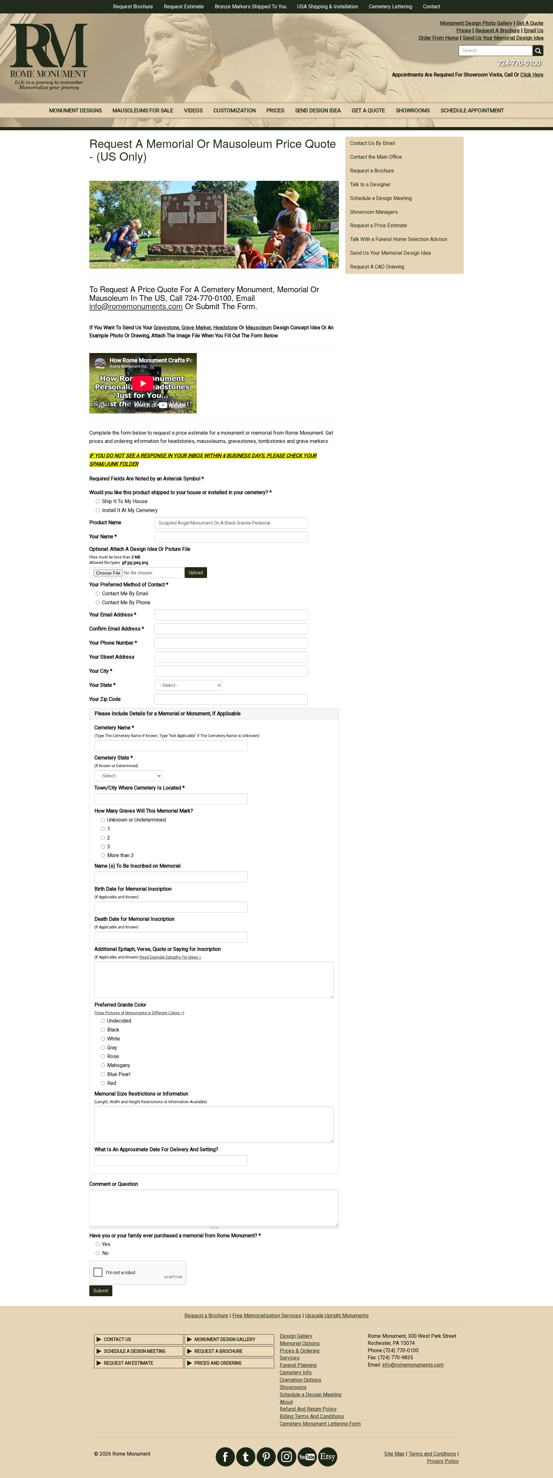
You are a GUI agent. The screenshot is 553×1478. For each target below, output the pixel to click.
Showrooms (413, 110)
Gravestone (166, 328)
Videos (193, 110)
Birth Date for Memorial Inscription (133, 889)
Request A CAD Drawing (377, 267)
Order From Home (439, 38)
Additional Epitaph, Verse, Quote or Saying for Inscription (157, 949)
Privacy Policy (443, 1461)
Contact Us (117, 1339)
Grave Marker (196, 328)
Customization (234, 110)
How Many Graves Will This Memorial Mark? (143, 811)
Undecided (119, 1021)
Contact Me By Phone (126, 602)
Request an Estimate (128, 1363)
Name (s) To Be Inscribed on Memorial (137, 866)
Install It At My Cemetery (130, 510)
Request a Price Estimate (378, 225)
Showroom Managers (374, 212)
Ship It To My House (125, 501)
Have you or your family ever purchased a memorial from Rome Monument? (175, 1236)
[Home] (138, 57)
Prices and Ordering (218, 1363)
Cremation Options (300, 1380)
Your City (100, 671)
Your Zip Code (105, 699)
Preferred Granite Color (120, 1005)
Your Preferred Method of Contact (128, 585)
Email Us (533, 31)
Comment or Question (113, 1184)
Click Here (531, 75)
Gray (112, 1048)
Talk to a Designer (370, 184)
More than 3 (120, 855)
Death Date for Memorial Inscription (134, 919)
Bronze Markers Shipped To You (250, 7)
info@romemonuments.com (136, 305)
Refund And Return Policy (308, 1409)
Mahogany (118, 1065)
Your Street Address (111, 657)
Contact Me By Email (125, 593)
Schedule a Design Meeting (381, 198)
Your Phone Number (113, 643)
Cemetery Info (296, 1373)
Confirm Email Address (116, 629)
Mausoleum (258, 328)
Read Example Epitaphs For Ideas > (170, 957)
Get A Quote (530, 23)
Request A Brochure (497, 31)
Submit (100, 1290)
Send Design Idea (318, 110)
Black (113, 1030)
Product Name (105, 522)
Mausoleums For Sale (143, 110)
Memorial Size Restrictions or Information (141, 1094)
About (286, 1402)
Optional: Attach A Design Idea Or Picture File (139, 549)
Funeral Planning (298, 1365)
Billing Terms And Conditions (312, 1416)
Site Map (394, 1454)
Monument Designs (75, 110)
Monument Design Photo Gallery (476, 23)
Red (111, 1083)
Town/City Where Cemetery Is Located (139, 788)
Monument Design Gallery (225, 1339)
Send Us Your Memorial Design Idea (503, 38)
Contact (431, 7)
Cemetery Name (114, 728)
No (105, 1253)
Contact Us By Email (372, 143)
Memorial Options (300, 1343)
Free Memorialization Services (266, 1316)
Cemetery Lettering (390, 7)
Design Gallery (296, 1336)
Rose (113, 1056)
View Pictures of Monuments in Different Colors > (139, 1013)
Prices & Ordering (299, 1351)
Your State (102, 685)
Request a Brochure (372, 171)
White (113, 1039)
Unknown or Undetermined (136, 820)
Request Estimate (184, 7)
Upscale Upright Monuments (337, 1316)
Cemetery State (113, 758)
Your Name (103, 537)
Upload (196, 572)
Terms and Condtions (432, 1454)
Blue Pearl (118, 1074)
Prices (463, 31)
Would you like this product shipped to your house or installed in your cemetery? (180, 492)
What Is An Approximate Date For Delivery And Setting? (156, 1149)
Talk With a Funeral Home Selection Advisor (398, 239)
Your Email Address (112, 615)
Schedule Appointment (472, 110)
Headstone (225, 328)
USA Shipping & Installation (327, 7)
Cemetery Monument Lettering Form (320, 1424)
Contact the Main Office (376, 157)
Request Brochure (133, 7)
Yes (106, 1244)
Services (290, 1358)
